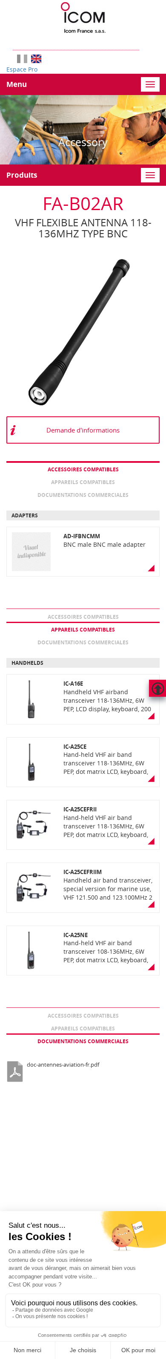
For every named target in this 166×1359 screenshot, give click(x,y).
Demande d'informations (83, 430)
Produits (21, 175)
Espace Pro (21, 69)
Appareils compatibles (83, 482)
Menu (16, 84)
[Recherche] (143, 41)
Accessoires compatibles (83, 469)
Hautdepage (157, 688)
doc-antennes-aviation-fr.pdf (63, 1064)
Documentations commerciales (83, 495)
